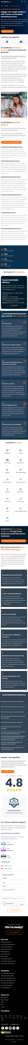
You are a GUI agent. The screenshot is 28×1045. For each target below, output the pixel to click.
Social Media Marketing (14, 5)
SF (13, 1016)
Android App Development (7, 946)
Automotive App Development (7, 973)
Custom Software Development (8, 944)
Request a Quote (7, 31)
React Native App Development (8, 963)
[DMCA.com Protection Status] (6, 1032)
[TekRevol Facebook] (2, 1028)
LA (10, 1018)
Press (2, 1004)
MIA (17, 1016)
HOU (2, 1016)
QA (17, 1018)
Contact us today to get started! (11, 142)
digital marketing (16, 82)
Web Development (5, 951)
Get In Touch (14, 910)
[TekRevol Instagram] (13, 1028)
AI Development (4, 956)
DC (6, 1018)
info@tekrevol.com (8, 865)
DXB (14, 1018)
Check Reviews (7, 771)
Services (6, 5)
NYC (3, 1018)
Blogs (2, 1002)
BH (21, 1018)
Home (2, 5)
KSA (25, 1018)
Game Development (5, 954)
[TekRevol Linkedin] (17, 1028)
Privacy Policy (22, 898)
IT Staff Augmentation (6, 987)
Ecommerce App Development (8, 980)
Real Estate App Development (7, 983)
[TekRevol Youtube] (10, 1028)
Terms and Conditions (10, 1039)
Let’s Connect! (14, 932)
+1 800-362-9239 (8, 868)
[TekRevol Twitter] (6, 1028)
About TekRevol (4, 997)
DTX (10, 1016)
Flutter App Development (6, 958)
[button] (13, 305)
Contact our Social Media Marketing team (13, 541)
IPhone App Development (6, 949)
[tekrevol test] (6, 1)
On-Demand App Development (8, 978)
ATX (6, 1016)
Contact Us (14, 1041)
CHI (21, 1016)
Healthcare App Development (7, 975)
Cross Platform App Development (8, 961)
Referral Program (5, 999)
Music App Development (6, 985)
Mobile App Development (6, 942)
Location (3, 1007)
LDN (2, 1020)
